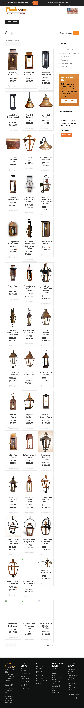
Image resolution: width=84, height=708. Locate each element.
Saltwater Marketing (8, 701)
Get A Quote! (69, 101)
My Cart (63, 5)
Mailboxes (65, 56)
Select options (14, 86)
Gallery (23, 676)
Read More (66, 135)
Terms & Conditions (24, 685)
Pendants (64, 60)
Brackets (64, 67)
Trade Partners (26, 673)
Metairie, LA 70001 (72, 679)
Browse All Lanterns (68, 50)
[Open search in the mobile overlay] (21, 3)
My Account (75, 5)
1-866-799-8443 (50, 5)
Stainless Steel (66, 63)
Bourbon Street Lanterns (70, 53)
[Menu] (53, 12)
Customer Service (24, 670)
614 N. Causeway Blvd (73, 674)
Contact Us (25, 679)
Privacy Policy (25, 681)
